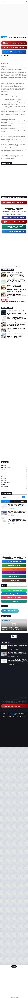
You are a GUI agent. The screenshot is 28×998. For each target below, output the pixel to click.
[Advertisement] (14, 19)
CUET (14, 471)
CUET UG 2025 (14, 473)
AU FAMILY (11, 610)
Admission (14, 465)
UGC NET (14, 490)
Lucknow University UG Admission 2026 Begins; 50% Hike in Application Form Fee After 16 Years (17, 512)
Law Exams (14, 480)
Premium (12, 713)
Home (4, 716)
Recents (14, 501)
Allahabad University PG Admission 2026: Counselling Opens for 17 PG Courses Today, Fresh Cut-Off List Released (16, 281)
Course (14, 469)
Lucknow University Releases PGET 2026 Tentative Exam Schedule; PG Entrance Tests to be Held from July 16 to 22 (16, 312)
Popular (6, 501)
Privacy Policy (22, 716)
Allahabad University (14, 467)
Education (14, 475)
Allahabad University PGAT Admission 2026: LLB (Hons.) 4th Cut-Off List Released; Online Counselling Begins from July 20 (15, 274)
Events (14, 476)
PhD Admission (14, 486)
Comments (22, 501)
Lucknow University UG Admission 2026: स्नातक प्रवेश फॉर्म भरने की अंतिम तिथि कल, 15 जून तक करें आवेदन (16, 319)
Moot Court (14, 484)
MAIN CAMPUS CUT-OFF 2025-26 (11, 627)
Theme (14, 714)
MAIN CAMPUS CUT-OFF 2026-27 (17, 301)
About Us (9, 716)
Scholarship (14, 488)
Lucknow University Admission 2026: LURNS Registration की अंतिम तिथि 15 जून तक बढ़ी (16, 330)
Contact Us (15, 716)
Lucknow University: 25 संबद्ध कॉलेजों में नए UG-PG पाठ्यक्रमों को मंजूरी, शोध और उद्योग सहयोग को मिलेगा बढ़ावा (16, 324)
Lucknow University (14, 482)
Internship (14, 478)
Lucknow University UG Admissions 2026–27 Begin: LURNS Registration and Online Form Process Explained (17, 506)
